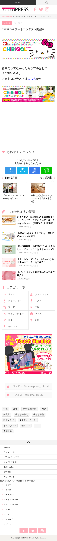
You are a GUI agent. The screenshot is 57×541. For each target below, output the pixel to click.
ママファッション (27, 420)
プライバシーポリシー (12, 457)
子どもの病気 (21, 414)
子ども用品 (38, 414)
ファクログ (8, 519)
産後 (15, 409)
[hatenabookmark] (34, 170)
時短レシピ (8, 420)
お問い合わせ (9, 467)
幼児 (44, 409)
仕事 (10, 320)
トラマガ (7, 490)
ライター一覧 (9, 452)
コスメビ (7, 509)
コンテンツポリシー (12, 462)
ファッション (41, 294)
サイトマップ (9, 477)
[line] (46, 170)
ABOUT (7, 447)
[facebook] (10, 170)
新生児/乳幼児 (29, 409)
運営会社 (7, 472)
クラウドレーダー (11, 504)
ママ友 (38, 313)
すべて (11, 294)
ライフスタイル (16, 313)
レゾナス (7, 524)
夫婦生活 (7, 431)
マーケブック (9, 495)
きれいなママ (9, 426)
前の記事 (11, 178)
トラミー (7, 485)
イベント (30, 16)
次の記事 (45, 178)
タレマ (6, 514)
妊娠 (5, 409)
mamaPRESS (7, 16)
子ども (38, 301)
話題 (37, 320)
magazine (19, 16)
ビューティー (15, 301)
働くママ (26, 426)
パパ (37, 426)
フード (11, 307)
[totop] (28, 442)
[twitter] (22, 170)
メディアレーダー (11, 499)
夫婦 (37, 307)
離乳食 (6, 414)
